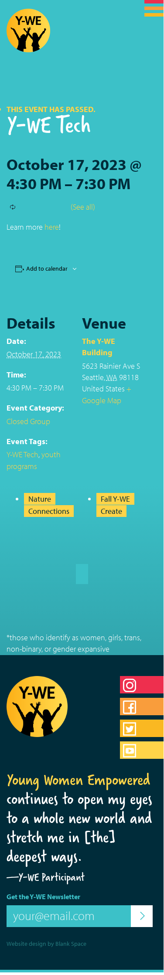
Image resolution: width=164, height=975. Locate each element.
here (51, 227)
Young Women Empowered (78, 780)
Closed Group (28, 421)
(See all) (83, 207)
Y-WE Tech (22, 454)
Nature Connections (48, 505)
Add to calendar (47, 268)
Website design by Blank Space (46, 944)
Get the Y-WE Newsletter (43, 896)
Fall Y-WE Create (115, 505)
